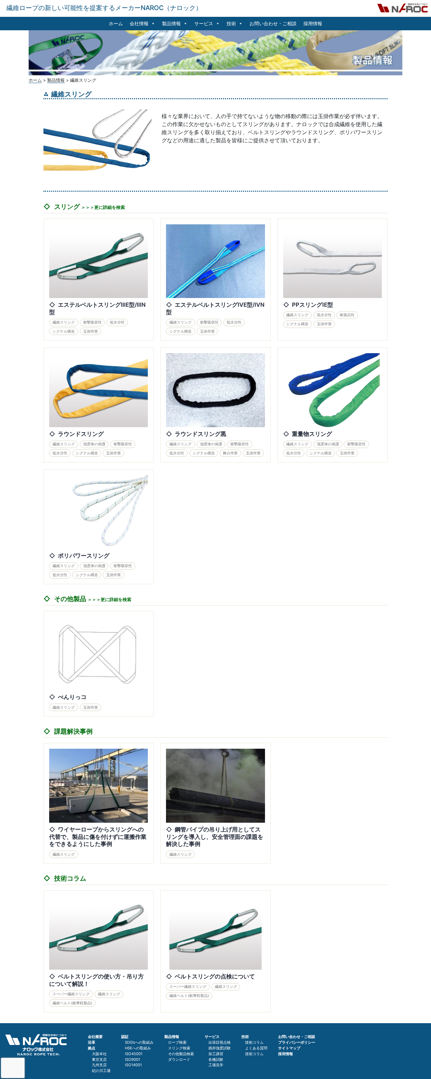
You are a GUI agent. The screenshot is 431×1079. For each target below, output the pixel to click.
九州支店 (99, 1065)
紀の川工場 (101, 1070)
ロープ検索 (177, 1042)
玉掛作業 (90, 331)
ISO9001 (132, 1059)
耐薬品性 (347, 314)
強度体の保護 (94, 444)
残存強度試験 (219, 1048)
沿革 (91, 1042)
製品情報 (171, 23)
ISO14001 (133, 1065)
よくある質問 (256, 1048)
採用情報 (312, 23)
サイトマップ (289, 1048)
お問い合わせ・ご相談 (273, 23)
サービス (203, 23)
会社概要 (95, 1036)
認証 (125, 1036)
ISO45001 (133, 1053)
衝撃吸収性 (92, 322)
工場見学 (215, 1065)
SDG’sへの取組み (139, 1042)
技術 (231, 23)
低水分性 (117, 322)
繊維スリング (64, 322)
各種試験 (215, 1059)
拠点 (91, 1048)
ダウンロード (179, 1059)
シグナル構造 (64, 331)
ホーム (116, 23)
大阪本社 (99, 1053)
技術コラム (254, 1042)
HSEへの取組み (138, 1048)
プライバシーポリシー (296, 1042)
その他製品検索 (181, 1053)
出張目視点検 (219, 1042)
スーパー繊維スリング (71, 994)
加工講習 (215, 1053)
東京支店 (99, 1059)
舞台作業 (230, 453)
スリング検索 (179, 1048)
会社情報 (139, 23)
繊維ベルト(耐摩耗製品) (72, 1003)
